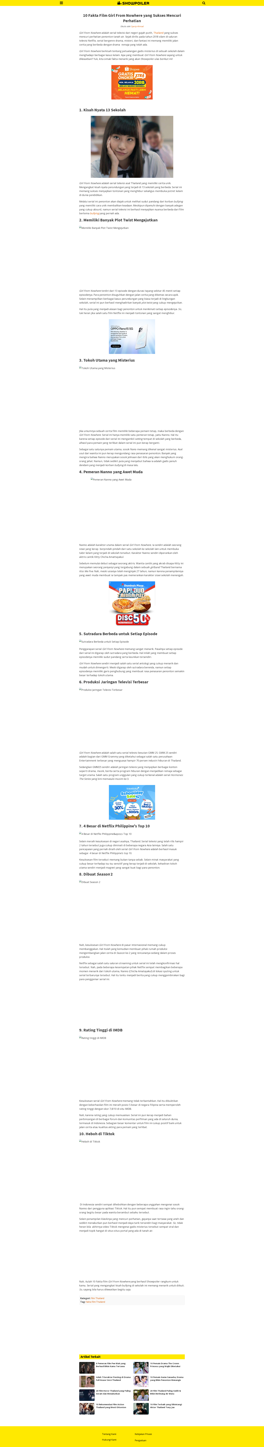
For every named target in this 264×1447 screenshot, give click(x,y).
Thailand (158, 32)
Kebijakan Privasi (143, 1434)
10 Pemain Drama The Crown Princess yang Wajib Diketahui (165, 1365)
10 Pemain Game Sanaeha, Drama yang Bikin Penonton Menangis (166, 1378)
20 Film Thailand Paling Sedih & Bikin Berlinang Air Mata (165, 1392)
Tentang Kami (109, 1434)
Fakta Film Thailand (95, 1301)
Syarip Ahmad (137, 26)
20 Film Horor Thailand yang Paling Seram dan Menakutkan (113, 1392)
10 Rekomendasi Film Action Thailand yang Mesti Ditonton (111, 1406)
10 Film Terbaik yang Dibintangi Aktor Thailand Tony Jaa (166, 1406)
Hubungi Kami (109, 1439)
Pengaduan (140, 1440)
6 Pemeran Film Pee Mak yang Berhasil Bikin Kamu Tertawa (111, 1365)
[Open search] (203, 3)
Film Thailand (97, 1298)
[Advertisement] (132, 1004)
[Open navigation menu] (61, 3)
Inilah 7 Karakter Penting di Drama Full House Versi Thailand (113, 1378)
